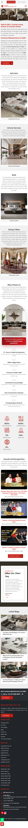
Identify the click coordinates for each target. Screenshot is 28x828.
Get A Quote (6, 698)
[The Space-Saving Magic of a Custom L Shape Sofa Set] (14, 623)
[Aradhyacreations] (2, 2)
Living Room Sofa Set (6, 746)
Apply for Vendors (11, 2)
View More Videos (14, 556)
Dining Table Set (5, 771)
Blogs (2, 730)
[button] (23, 18)
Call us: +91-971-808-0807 (11, 694)
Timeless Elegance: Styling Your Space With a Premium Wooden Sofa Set (14, 680)
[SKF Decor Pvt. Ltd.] (8, 6)
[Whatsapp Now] (2, 820)
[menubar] (25, 6)
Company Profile (5, 723)
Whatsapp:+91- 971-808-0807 (11, 803)
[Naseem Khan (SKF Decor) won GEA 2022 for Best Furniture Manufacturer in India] (14, 536)
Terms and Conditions (6, 739)
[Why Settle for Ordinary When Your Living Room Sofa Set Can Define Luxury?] (14, 646)
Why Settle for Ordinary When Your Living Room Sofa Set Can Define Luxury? (13, 657)
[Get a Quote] (2, 824)
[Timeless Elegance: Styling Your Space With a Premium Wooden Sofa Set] (14, 670)
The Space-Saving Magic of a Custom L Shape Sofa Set (14, 633)
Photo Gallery (4, 727)
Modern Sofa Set (5, 748)
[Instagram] (5, 813)
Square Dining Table (5, 778)
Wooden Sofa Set (5, 755)
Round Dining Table (5, 773)
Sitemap (3, 736)
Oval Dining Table (5, 785)
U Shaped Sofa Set (5, 760)
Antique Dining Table (6, 776)
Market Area (4, 734)
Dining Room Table (5, 769)
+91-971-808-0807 (8, 801)
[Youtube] (2, 813)
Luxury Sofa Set (5, 750)
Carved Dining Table (5, 783)
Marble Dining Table (5, 780)
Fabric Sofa (3, 757)
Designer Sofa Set (5, 762)
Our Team (3, 725)
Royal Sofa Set (4, 753)
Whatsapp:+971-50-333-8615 (11, 809)
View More (6, 63)
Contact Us (3, 732)
